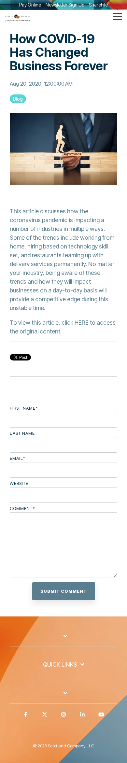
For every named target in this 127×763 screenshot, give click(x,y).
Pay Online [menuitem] (30, 4)
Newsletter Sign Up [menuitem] (65, 4)
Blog (18, 99)
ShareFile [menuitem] (98, 4)
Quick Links (60, 664)
